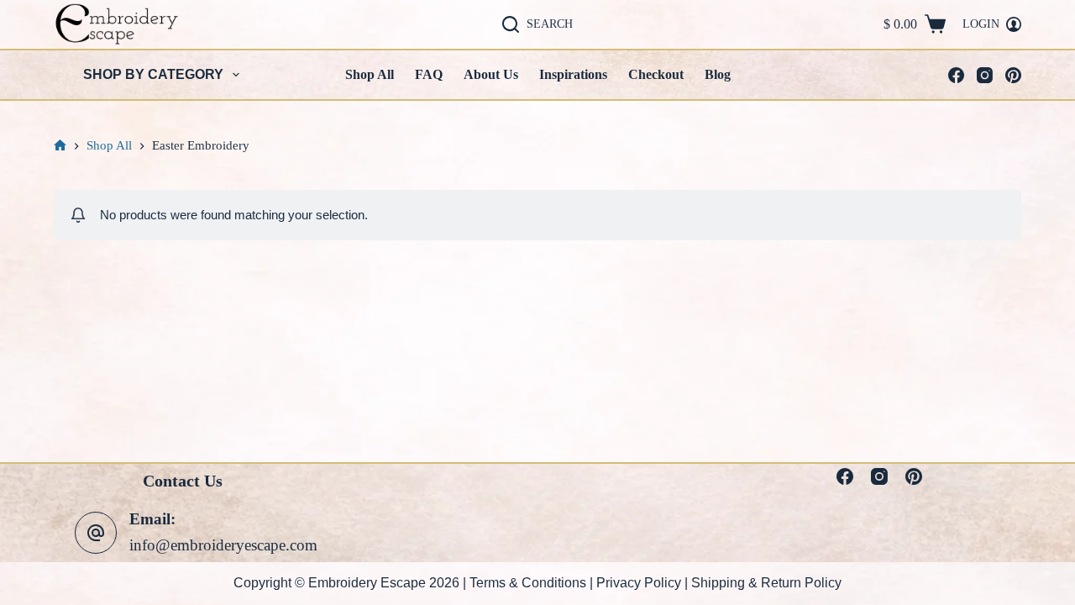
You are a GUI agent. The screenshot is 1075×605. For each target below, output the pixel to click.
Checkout (656, 74)
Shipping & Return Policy (766, 583)
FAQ (429, 74)
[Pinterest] (1013, 75)
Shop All (369, 74)
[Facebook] (956, 75)
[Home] (60, 145)
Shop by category (153, 74)
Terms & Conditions (527, 583)
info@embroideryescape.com (223, 545)
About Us (491, 74)
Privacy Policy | (643, 583)
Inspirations (573, 74)
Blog (718, 74)
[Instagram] (985, 75)
